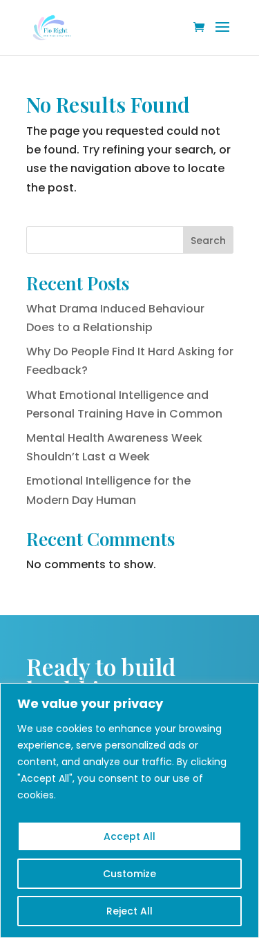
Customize (129, 874)
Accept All (129, 836)
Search (208, 240)
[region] (129, 810)
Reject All (129, 911)
